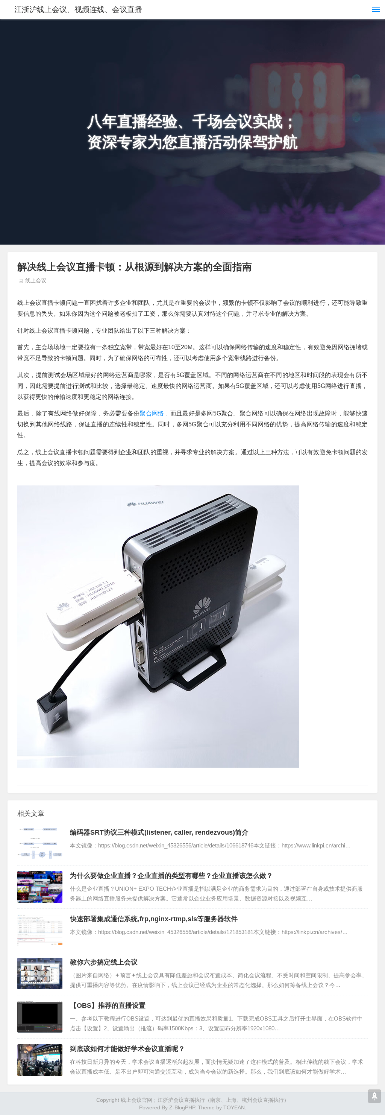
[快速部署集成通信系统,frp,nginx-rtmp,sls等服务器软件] (39, 930)
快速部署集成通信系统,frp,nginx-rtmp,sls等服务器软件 (154, 919)
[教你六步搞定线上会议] (39, 973)
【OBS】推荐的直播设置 (108, 1005)
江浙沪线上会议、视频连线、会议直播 (78, 9)
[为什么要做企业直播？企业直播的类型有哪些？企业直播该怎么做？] (39, 887)
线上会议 (35, 280)
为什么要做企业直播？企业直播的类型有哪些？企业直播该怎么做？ (171, 875)
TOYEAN (234, 1107)
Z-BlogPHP (182, 1107)
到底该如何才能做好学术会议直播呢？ (127, 1049)
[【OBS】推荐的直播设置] (39, 1017)
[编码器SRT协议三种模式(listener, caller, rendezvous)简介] (39, 843)
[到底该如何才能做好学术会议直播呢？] (39, 1060)
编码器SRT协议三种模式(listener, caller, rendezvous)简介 (159, 832)
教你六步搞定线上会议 (104, 962)
